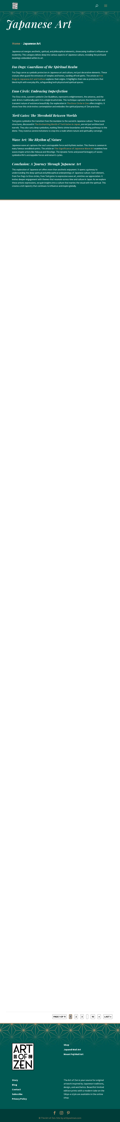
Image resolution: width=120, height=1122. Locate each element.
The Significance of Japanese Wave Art (74, 148)
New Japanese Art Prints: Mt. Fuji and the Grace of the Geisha (39, 908)
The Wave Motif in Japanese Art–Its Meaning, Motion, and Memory (42, 553)
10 (93, 1016)
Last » (107, 1016)
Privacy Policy (19, 1098)
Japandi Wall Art (72, 1049)
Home (16, 43)
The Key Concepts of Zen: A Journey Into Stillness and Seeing (39, 730)
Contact (16, 1089)
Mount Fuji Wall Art (73, 1054)
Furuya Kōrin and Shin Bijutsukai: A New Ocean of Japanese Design (42, 996)
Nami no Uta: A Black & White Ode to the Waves (31, 819)
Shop (66, 1044)
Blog (14, 1084)
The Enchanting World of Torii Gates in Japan (57, 124)
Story (15, 1080)
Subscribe (17, 1094)
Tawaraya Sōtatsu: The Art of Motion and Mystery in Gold (37, 464)
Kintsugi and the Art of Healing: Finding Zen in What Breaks (38, 642)
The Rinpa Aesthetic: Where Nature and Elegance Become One (39, 376)
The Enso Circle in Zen (78, 103)
